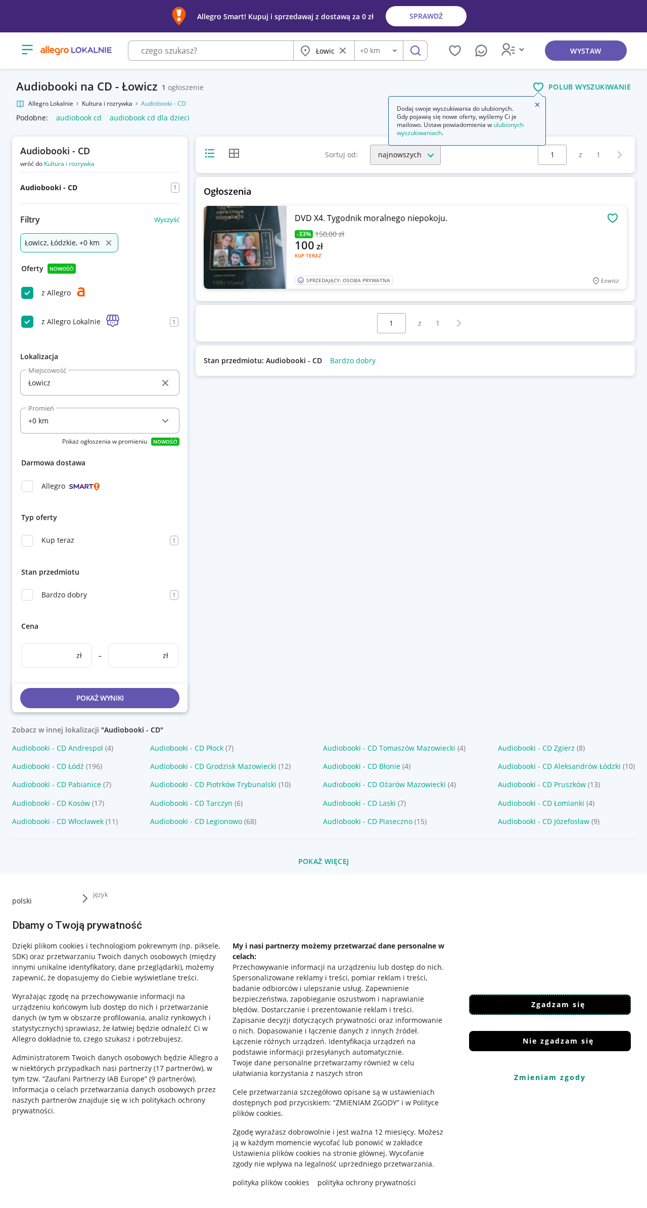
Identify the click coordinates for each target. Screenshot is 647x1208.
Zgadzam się (558, 1004)
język (100, 894)
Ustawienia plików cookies (276, 1153)
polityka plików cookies (271, 1182)
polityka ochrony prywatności (366, 1182)
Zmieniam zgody (550, 1077)
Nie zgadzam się (558, 1041)
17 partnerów (178, 1068)
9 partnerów (172, 1079)
